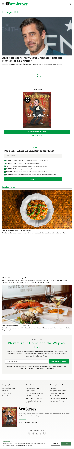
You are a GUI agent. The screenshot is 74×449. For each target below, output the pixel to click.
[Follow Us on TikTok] (37, 433)
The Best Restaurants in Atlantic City (16, 325)
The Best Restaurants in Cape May (15, 278)
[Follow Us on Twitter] (40, 433)
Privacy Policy (20, 445)
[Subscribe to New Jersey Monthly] (9, 417)
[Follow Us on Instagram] (33, 433)
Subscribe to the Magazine (37, 131)
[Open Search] (70, 4)
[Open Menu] (3, 4)
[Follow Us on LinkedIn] (44, 433)
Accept (66, 443)
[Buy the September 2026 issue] (37, 110)
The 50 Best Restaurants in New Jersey (16, 230)
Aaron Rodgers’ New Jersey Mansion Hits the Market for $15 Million (32, 59)
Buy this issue (37, 135)
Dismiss (55, 443)
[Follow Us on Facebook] (29, 433)
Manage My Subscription (27, 423)
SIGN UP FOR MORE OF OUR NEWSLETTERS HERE (37, 369)
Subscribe (22, 420)
